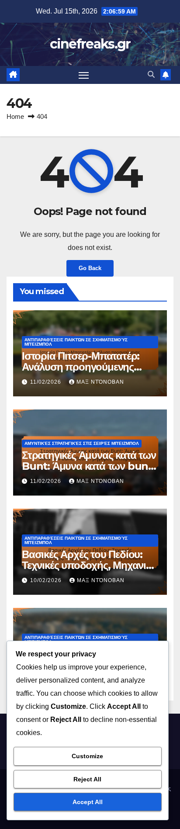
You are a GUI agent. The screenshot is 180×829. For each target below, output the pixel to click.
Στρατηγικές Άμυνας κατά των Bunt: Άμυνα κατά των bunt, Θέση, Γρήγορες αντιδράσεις (89, 466)
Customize (87, 756)
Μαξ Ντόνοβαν (100, 382)
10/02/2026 (46, 580)
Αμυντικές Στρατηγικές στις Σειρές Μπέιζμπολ (81, 443)
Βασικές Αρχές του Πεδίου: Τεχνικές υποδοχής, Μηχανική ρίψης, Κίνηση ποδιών (89, 565)
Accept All (88, 801)
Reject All (87, 779)
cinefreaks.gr (90, 44)
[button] (151, 74)
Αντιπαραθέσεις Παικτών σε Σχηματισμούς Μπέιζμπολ (76, 342)
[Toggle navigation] (83, 75)
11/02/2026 (46, 382)
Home (15, 116)
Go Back (90, 268)
